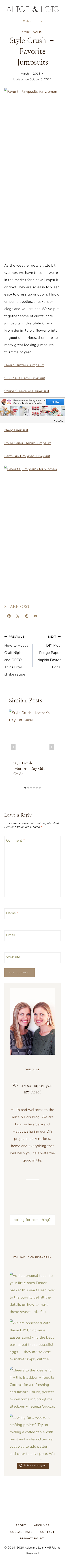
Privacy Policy (32, 1538)
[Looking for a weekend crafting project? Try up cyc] (32, 1437)
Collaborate (21, 1532)
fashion (38, 32)
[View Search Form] (41, 21)
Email (12, 935)
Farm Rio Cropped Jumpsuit (27, 456)
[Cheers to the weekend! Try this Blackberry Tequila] (32, 1389)
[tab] (25, 788)
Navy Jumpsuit (16, 430)
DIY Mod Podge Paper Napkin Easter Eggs (49, 652)
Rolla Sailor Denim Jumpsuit (27, 443)
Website (13, 957)
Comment (15, 840)
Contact (47, 1532)
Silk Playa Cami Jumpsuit (24, 378)
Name (12, 913)
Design (26, 32)
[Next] (51, 747)
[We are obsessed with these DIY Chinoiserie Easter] (32, 1342)
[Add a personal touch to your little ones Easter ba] (32, 1295)
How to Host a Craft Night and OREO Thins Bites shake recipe (16, 656)
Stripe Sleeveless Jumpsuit (26, 391)
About (21, 1525)
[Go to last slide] (13, 747)
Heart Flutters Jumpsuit (24, 365)
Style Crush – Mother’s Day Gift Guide (29, 768)
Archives (41, 1525)
